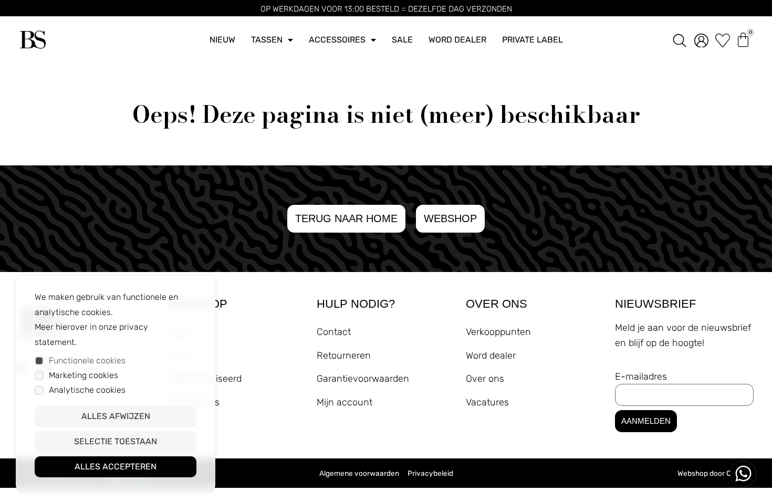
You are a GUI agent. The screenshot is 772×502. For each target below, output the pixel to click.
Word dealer (457, 40)
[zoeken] (679, 39)
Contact (334, 332)
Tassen (267, 40)
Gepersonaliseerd (205, 378)
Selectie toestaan (115, 441)
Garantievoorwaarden (363, 378)
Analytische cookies (87, 390)
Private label (532, 40)
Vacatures (487, 402)
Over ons (485, 378)
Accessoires (337, 40)
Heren (181, 355)
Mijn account (344, 402)
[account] (701, 40)
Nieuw (222, 40)
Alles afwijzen (115, 416)
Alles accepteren (116, 467)
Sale (402, 40)
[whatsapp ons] (743, 474)
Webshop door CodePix (715, 473)
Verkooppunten (498, 332)
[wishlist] (722, 40)
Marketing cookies (83, 375)
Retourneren (344, 355)
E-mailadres (641, 376)
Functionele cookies (87, 360)
